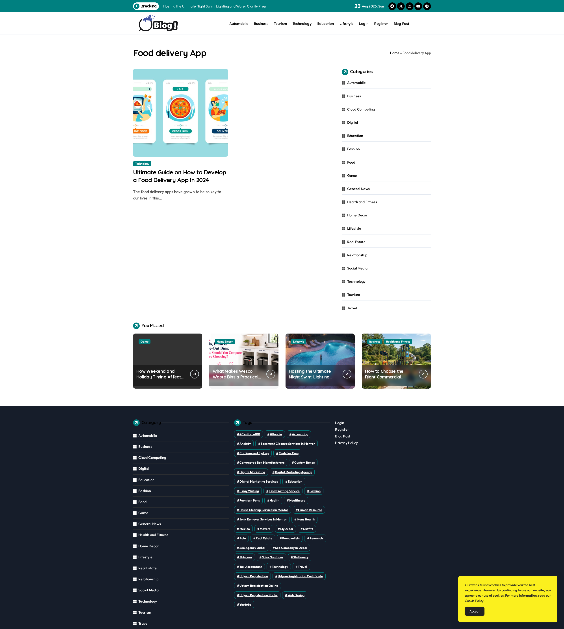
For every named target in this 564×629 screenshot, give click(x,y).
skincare (245, 557)
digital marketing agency (293, 472)
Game (352, 175)
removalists (291, 538)
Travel (352, 308)
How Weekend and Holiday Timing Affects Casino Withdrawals (159, 376)
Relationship (357, 255)
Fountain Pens (249, 500)
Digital (352, 122)
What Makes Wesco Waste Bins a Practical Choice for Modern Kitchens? (235, 379)
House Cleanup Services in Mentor (263, 510)
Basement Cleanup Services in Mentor (288, 444)
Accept (474, 611)
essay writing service (284, 491)
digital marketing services (258, 481)
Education (325, 23)
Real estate (264, 538)
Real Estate (356, 242)
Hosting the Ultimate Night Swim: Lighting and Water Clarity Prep (312, 376)
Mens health (306, 519)
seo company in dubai (291, 548)
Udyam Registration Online (258, 586)
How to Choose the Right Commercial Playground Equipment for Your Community (388, 379)
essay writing (249, 491)
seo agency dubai (252, 548)
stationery (300, 557)
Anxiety (245, 444)
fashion (315, 491)
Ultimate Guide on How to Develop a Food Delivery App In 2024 (179, 176)
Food (351, 162)
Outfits (308, 529)
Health (274, 500)
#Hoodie (276, 434)
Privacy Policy (346, 443)
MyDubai (286, 529)
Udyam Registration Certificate (300, 576)
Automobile (238, 23)
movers (265, 529)
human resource (310, 510)
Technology (302, 23)
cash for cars (289, 453)
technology (280, 567)
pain (242, 538)
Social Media (357, 268)
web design (296, 595)
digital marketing (252, 472)
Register (381, 23)
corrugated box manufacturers (261, 463)
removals (316, 538)
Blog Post (401, 23)
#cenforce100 (249, 434)
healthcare (297, 500)
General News (358, 188)
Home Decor (357, 215)
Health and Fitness (362, 202)
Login (364, 23)
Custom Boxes (304, 463)
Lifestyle (346, 23)
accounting (300, 434)
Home (394, 53)
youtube (245, 605)
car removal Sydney (254, 453)
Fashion (353, 149)
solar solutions (272, 557)
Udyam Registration (253, 576)
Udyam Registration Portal (258, 595)
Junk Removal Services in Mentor (263, 519)
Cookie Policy (474, 601)
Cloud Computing (361, 109)
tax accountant (250, 567)
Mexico (244, 529)
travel (302, 567)
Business (261, 23)
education (295, 481)
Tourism (280, 23)
